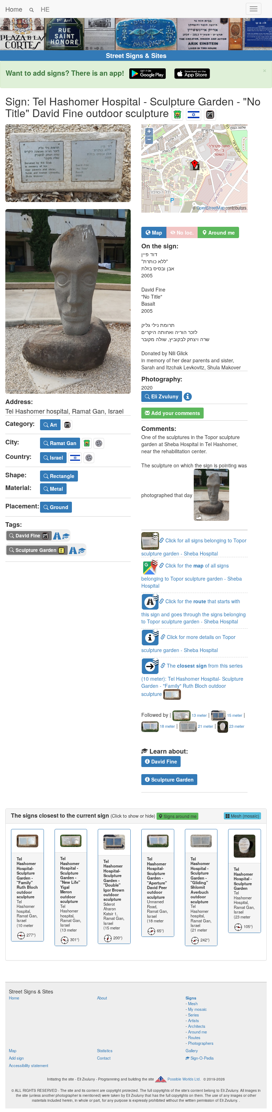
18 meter (167, 726)
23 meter (236, 726)
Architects (196, 1026)
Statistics (105, 1050)
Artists (193, 1020)
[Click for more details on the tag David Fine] (65, 534)
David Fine (163, 761)
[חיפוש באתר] (31, 9)
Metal (56, 488)
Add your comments (175, 412)
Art (53, 424)
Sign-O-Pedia (201, 1058)
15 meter (234, 715)
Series (193, 1015)
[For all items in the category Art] (210, 112)
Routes (194, 1037)
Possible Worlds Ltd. (184, 1078)
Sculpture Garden (172, 779)
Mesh (193, 1003)
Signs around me (180, 816)
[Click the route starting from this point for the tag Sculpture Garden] (72, 548)
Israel (56, 457)
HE (45, 8)
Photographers (201, 1043)
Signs (191, 998)
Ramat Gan (62, 442)
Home (13, 8)
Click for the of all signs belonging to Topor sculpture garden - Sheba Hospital (191, 575)
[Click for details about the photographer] (187, 396)
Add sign (16, 1058)
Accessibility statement (28, 1065)
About (102, 998)
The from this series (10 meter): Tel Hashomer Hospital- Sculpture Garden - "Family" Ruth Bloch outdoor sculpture (192, 679)
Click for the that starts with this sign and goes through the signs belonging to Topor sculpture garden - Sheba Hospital (193, 611)
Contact (103, 1058)
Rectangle (61, 475)
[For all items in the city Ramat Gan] (177, 112)
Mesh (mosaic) (244, 816)
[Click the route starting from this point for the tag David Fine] (57, 534)
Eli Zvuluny (164, 396)
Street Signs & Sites (136, 55)
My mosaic (197, 1009)
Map (156, 232)
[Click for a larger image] (68, 163)
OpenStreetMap (211, 208)
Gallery (192, 1050)
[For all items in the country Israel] (193, 112)
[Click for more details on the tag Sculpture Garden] (81, 548)
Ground (58, 507)
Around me (197, 1032)
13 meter (199, 715)
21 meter (205, 726)
